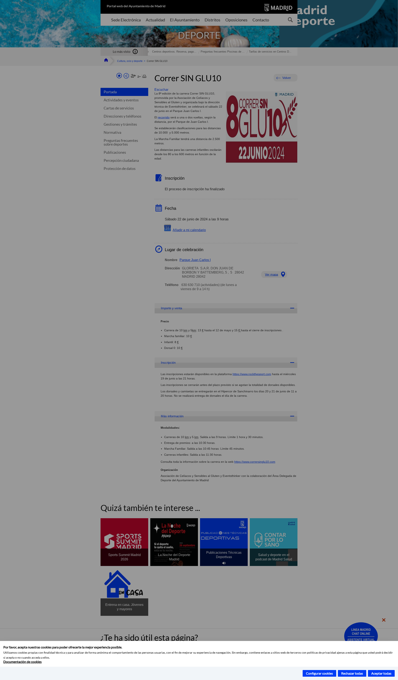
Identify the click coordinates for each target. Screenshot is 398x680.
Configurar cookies (319, 673)
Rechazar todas (352, 673)
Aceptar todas (381, 673)
